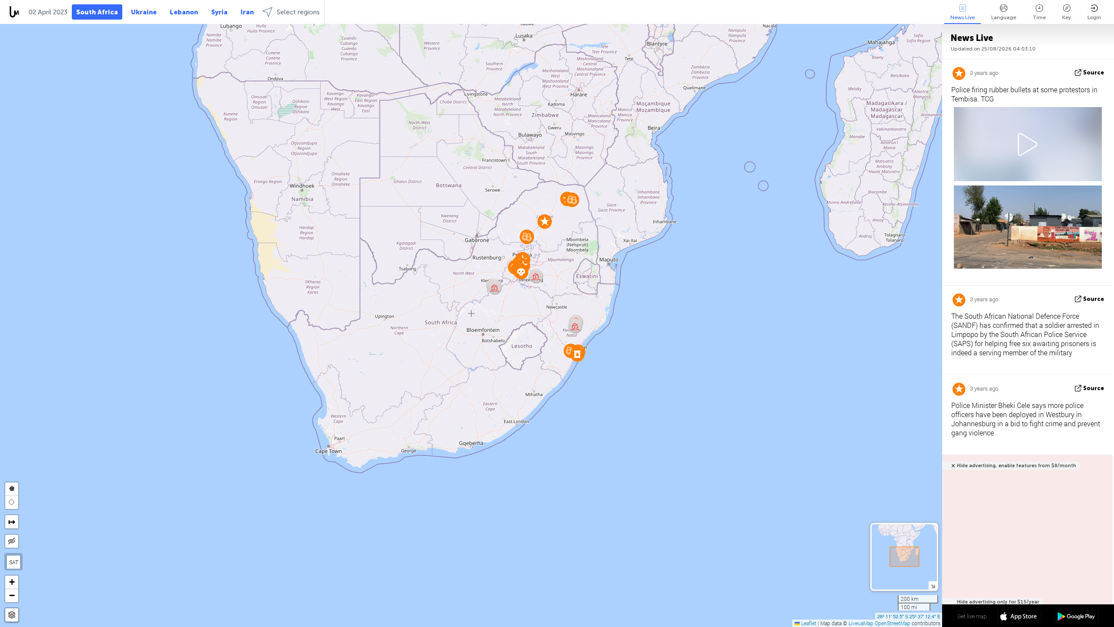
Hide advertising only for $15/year (998, 602)
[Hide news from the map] (11, 541)
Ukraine (144, 12)
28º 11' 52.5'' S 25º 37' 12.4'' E (908, 616)
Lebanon (184, 12)
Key (1066, 17)
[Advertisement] (1026, 546)
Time (1039, 17)
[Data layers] (11, 615)
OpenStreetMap (892, 623)
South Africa (97, 12)
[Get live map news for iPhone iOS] (1019, 617)
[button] (572, 199)
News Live (962, 17)
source (1093, 72)
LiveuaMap (861, 623)
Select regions (298, 12)
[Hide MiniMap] (933, 585)
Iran (247, 12)
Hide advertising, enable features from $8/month (1016, 466)
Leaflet (808, 623)
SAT (13, 562)
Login (1094, 17)
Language (1003, 17)
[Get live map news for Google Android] (1076, 617)
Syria (219, 12)
